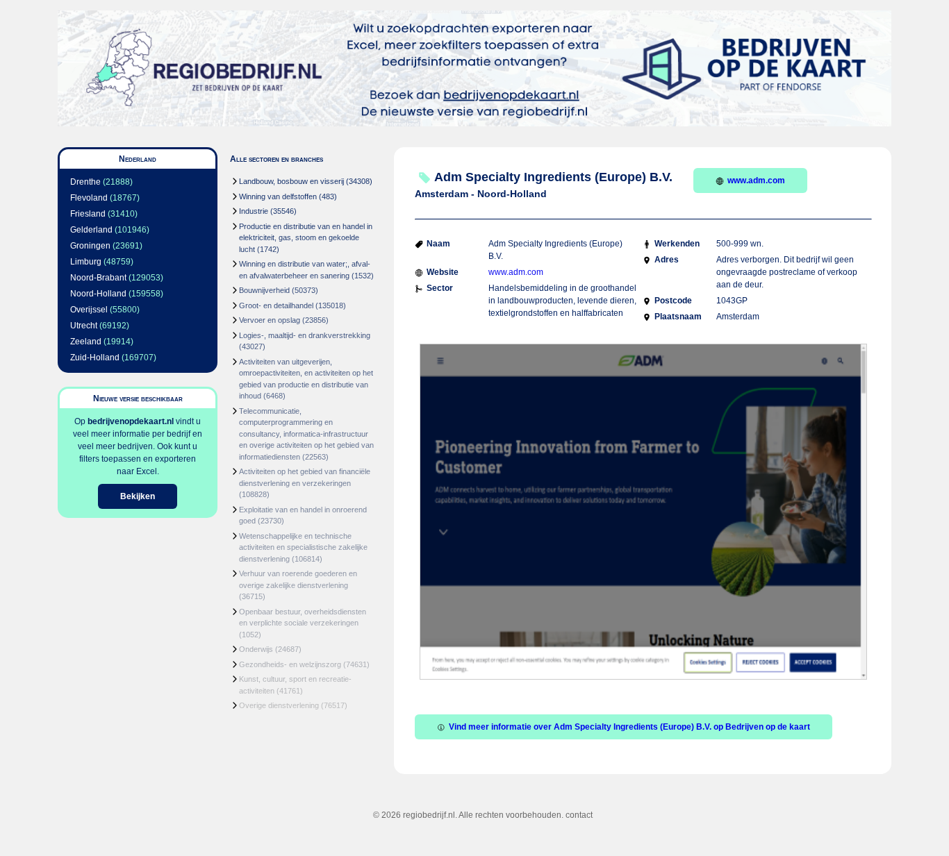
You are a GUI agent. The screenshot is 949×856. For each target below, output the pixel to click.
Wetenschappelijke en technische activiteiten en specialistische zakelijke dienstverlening (303, 547)
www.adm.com (756, 180)
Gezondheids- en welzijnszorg (290, 664)
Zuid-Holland (94, 357)
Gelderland (91, 230)
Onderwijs (256, 649)
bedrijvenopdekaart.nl (131, 421)
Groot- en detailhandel (276, 305)
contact (579, 815)
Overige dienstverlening (279, 705)
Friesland (88, 214)
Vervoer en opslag (269, 320)
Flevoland (89, 198)
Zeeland (85, 341)
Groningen (90, 246)
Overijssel (89, 309)
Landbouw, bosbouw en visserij (291, 181)
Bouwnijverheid (264, 290)
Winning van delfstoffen (278, 196)
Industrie (253, 211)
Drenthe (85, 182)
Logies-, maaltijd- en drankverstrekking (304, 335)
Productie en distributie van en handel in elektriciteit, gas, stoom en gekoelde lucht (305, 237)
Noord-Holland (98, 294)
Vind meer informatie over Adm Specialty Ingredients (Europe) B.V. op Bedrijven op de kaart (629, 727)
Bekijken (137, 496)
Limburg (85, 262)
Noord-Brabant (98, 278)
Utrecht (83, 325)
